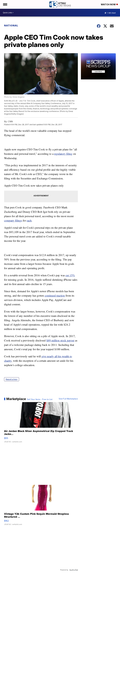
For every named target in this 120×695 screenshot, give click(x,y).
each (29, 220)
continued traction (55, 295)
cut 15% (70, 275)
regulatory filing (63, 153)
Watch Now (108, 4)
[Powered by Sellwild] (73, 570)
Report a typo (11, 379)
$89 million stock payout (60, 340)
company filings (13, 220)
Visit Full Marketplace (68, 399)
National (11, 25)
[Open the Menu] (5, 4)
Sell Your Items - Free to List (39, 399)
